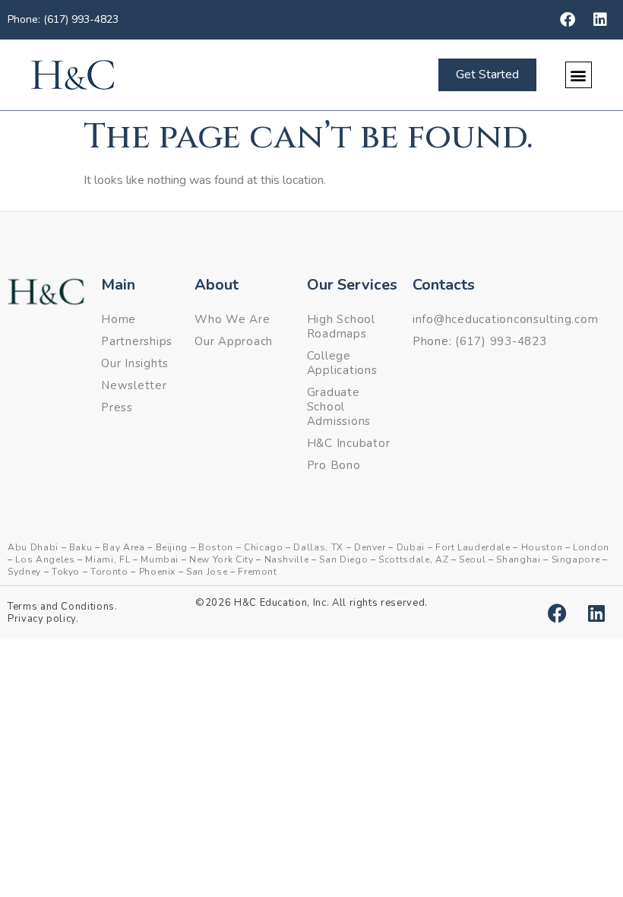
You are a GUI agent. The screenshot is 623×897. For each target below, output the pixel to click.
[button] (578, 75)
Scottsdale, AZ (413, 559)
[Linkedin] (600, 20)
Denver (370, 547)
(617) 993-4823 (501, 341)
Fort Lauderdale (473, 547)
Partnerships (136, 341)
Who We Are (232, 319)
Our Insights (135, 363)
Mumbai (160, 559)
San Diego (343, 559)
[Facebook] (567, 20)
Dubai (411, 547)
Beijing (172, 547)
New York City (221, 559)
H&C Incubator (349, 443)
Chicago (263, 547)
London (591, 547)
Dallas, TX (318, 547)
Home (118, 319)
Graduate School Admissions (339, 407)
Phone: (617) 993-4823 (63, 19)
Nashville (286, 559)
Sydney (24, 572)
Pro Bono (334, 465)
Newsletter (134, 385)
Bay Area (123, 547)
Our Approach (233, 341)
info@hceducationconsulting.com (506, 319)
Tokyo (66, 572)
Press (117, 407)
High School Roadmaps (341, 326)
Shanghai (518, 559)
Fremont (257, 572)
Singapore (576, 559)
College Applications (342, 363)
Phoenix (157, 572)
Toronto (109, 572)
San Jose (206, 572)
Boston (215, 547)
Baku (81, 547)
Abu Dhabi (33, 547)
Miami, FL (107, 559)
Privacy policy (42, 619)
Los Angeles (44, 559)
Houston (542, 547)
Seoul (472, 559)
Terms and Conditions (61, 606)
